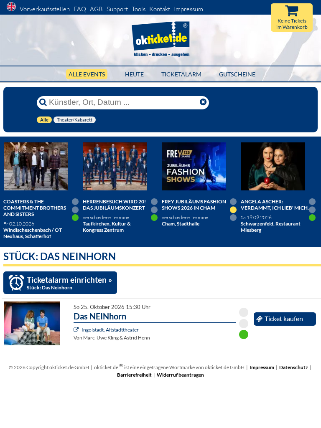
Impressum (188, 9)
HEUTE (134, 74)
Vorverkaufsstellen (45, 9)
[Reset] (203, 102)
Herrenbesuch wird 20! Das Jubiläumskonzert (114, 204)
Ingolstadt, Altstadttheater (110, 330)
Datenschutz (293, 367)
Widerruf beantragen (180, 375)
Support (117, 9)
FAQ (80, 9)
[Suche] (43, 102)
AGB (96, 9)
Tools (138, 9)
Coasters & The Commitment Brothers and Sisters (34, 207)
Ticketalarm (181, 74)
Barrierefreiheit (134, 375)
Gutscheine (237, 74)
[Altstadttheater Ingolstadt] (77, 330)
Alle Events (87, 74)
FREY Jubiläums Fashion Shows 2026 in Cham (194, 204)
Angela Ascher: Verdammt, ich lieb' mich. (275, 204)
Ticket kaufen (284, 318)
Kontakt (159, 9)
